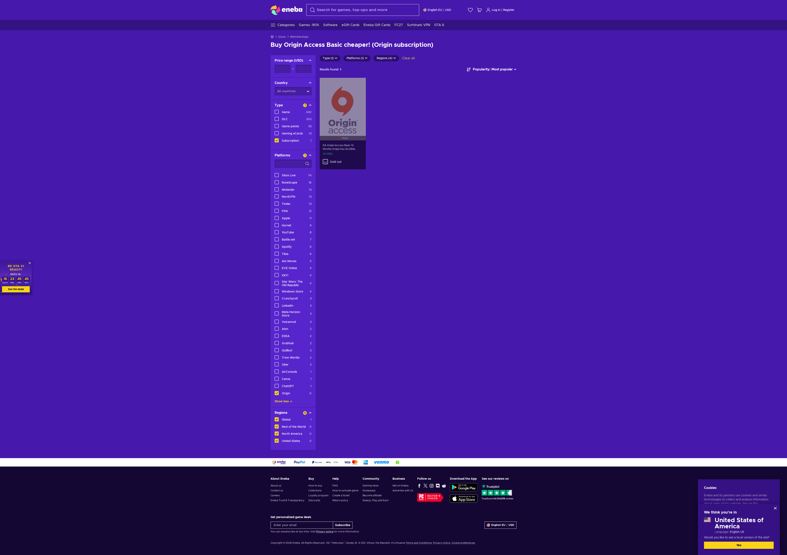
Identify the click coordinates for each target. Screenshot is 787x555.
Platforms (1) (355, 58)
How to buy (315, 485)
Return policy (340, 500)
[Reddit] (444, 485)
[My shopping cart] (479, 10)
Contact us (277, 490)
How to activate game (345, 490)
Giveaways (369, 490)
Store (282, 37)
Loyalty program (318, 495)
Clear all (408, 58)
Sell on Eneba (400, 485)
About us (276, 485)
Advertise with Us (402, 490)
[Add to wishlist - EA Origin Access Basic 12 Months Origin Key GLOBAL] (359, 84)
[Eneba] (286, 10)
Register (508, 10)
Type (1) (328, 58)
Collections (315, 490)
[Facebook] (419, 485)
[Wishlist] (470, 10)
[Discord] (438, 485)
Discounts (314, 500)
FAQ (335, 485)
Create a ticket (340, 495)
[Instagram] (432, 485)
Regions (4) (384, 58)
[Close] (775, 508)
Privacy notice (324, 531)
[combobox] (363, 10)
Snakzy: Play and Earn (376, 500)
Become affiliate (372, 495)
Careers (275, 495)
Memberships (299, 37)
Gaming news (371, 485)
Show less (282, 401)
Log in (496, 10)
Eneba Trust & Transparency (287, 500)
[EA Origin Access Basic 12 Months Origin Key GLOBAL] (343, 104)
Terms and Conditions (419, 543)
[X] (425, 485)
